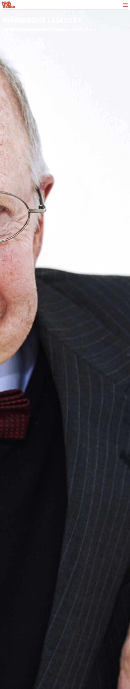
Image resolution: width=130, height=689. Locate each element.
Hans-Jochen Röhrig (76, 29)
